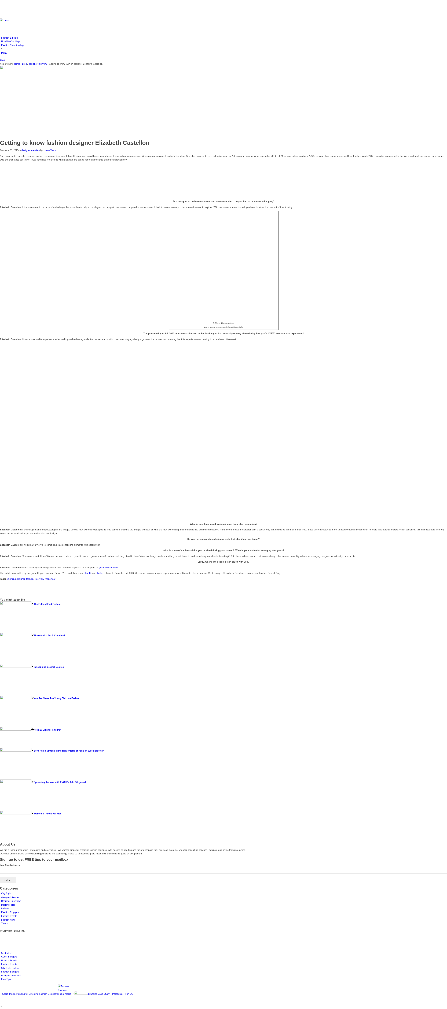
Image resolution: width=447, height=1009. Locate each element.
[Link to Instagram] (2, 9)
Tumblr (88, 573)
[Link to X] (2, 2)
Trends (4, 923)
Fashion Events (9, 916)
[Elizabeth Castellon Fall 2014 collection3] (26, 68)
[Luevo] (26, 20)
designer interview (30, 150)
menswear (50, 579)
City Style (6, 893)
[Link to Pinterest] (2, 13)
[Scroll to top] (1, 1007)
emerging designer (15, 579)
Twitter (100, 573)
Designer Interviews (11, 901)
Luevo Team (49, 150)
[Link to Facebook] (2, 5)
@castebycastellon (108, 567)
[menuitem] (224, 38)
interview (39, 579)
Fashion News (8, 920)
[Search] (2, 49)
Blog (2, 60)
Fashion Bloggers (10, 912)
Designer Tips (8, 905)
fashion (30, 579)
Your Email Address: (10, 865)
